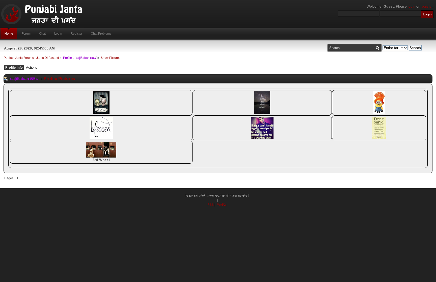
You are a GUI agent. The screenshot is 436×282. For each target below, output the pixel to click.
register (426, 6)
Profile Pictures (59, 78)
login (411, 6)
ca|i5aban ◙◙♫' (25, 78)
